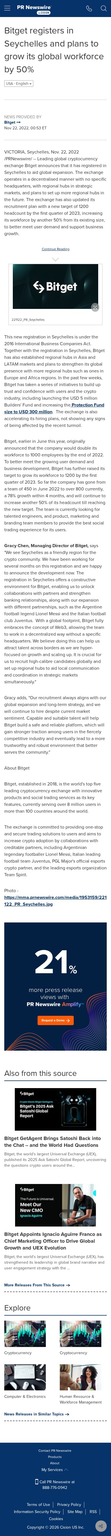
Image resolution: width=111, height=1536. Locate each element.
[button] (55, 286)
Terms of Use (38, 1505)
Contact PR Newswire (54, 1450)
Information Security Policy (37, 1512)
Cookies (56, 1519)
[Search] (103, 8)
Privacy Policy (69, 1505)
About (54, 1463)
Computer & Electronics (25, 1397)
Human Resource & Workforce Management (81, 1399)
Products (55, 1456)
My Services (53, 1470)
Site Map (75, 1512)
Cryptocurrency (18, 1353)
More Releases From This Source (34, 1285)
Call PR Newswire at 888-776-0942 (56, 1485)
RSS (93, 1512)
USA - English (17, 83)
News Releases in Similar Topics (34, 1414)
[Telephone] (89, 8)
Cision (65, 1527)
